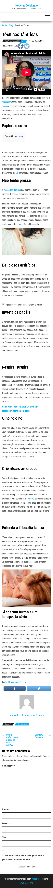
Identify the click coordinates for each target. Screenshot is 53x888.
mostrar (19, 136)
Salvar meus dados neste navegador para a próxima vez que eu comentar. (23, 857)
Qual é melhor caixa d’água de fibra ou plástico (12, 740)
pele (16, 173)
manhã (5, 106)
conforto (30, 498)
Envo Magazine (26, 883)
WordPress (36, 879)
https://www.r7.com (17, 682)
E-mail (6, 823)
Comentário (8, 765)
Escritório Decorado (39, 736)
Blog (11, 25)
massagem (7, 102)
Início (4, 25)
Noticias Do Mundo (26, 5)
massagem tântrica (12, 190)
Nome (5, 809)
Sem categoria (22, 724)
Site (4, 837)
